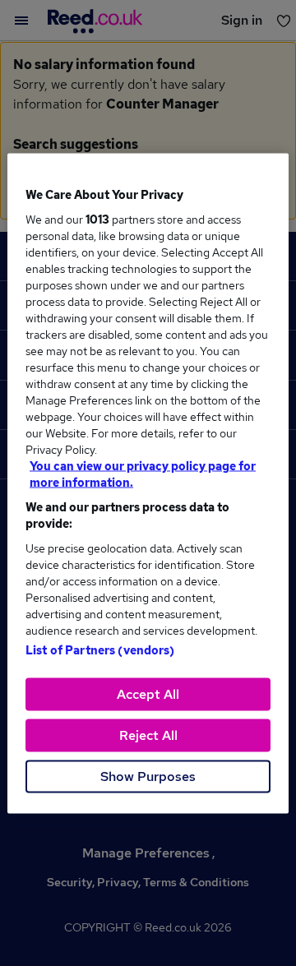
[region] (148, 483)
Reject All (148, 734)
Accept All (148, 693)
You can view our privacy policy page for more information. (143, 473)
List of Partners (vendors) (100, 649)
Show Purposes (148, 775)
